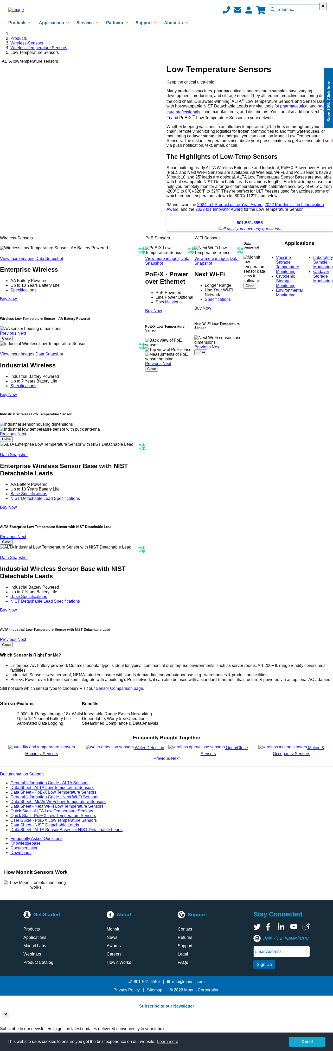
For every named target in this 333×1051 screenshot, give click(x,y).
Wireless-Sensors (26, 43)
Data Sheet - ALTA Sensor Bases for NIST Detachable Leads (66, 829)
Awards (114, 946)
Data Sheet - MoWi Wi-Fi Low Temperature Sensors (58, 801)
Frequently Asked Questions (36, 838)
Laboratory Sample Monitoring (323, 262)
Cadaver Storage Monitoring (323, 276)
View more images (17, 258)
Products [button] (18, 23)
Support (185, 946)
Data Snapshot (49, 258)
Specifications (23, 290)
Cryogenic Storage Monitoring (286, 281)
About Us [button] (174, 23)
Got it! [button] (307, 1042)
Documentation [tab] (14, 774)
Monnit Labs (34, 946)
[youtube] (293, 927)
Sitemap (154, 990)
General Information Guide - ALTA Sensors (49, 783)
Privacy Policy (126, 990)
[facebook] (269, 927)
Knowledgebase (25, 843)
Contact (185, 929)
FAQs (183, 962)
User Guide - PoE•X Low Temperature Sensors (53, 820)
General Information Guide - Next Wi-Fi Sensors (54, 797)
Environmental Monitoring (289, 292)
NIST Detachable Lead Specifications (45, 498)
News (112, 937)
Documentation (24, 848)
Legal (183, 954)
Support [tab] (36, 774)
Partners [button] (115, 23)
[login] (248, 10)
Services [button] (85, 23)
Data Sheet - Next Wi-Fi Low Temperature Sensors (57, 806)
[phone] (226, 10)
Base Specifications (28, 494)
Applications (34, 937)
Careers (114, 954)
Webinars (32, 954)
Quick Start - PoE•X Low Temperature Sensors (53, 815)
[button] (237, 10)
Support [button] (144, 23)
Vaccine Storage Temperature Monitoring (287, 264)
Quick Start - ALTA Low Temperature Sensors (51, 811)
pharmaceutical (294, 106)
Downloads (20, 852)
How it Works (119, 962)
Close (6, 338)
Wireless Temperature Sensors (38, 48)
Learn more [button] (167, 1041)
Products (18, 38)
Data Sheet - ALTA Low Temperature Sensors (52, 787)
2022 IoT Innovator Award (219, 209)
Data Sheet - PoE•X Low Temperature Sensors (53, 792)
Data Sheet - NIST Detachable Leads (44, 825)
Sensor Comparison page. (120, 688)
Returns (185, 937)
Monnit (113, 929)
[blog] (306, 927)
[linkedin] (281, 927)
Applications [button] (52, 23)
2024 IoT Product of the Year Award (229, 204)
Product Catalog (38, 962)
